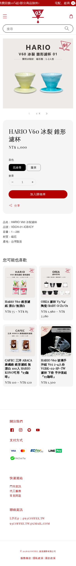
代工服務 (15, 491)
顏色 (11, 159)
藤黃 (34, 167)
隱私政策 (38, 558)
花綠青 (17, 167)
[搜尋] (67, 28)
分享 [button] (17, 205)
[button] (5, 16)
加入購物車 (38, 194)
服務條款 (25, 558)
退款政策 (50, 558)
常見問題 (15, 495)
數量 (11, 175)
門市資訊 (15, 486)
